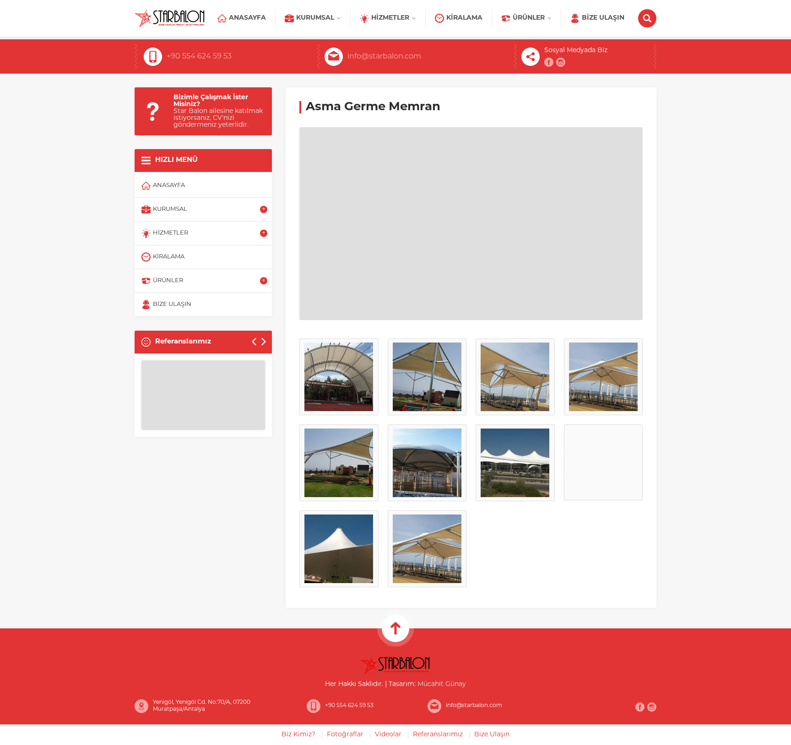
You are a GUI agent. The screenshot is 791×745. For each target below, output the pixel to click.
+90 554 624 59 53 (199, 56)
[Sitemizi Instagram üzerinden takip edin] (560, 62)
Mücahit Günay (441, 684)
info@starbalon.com (384, 56)
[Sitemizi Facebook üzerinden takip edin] (548, 62)
